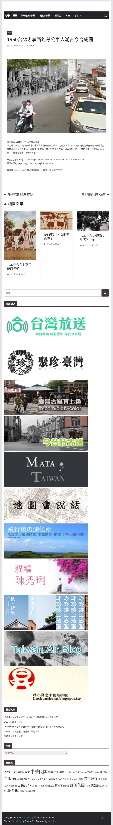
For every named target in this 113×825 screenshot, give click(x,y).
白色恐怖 (24, 785)
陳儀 (22, 790)
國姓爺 (28, 779)
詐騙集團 (77, 785)
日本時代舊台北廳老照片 (21, 194)
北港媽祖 (96, 773)
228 (7, 772)
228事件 (13, 772)
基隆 (37, 779)
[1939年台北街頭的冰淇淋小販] (93, 212)
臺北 (9, 33)
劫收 (90, 772)
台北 (7, 778)
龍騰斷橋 (31, 791)
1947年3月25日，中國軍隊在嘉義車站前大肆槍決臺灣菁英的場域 (34, 726)
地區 (76, 15)
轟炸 (103, 786)
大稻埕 (51, 779)
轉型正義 (96, 785)
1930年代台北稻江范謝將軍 (19, 266)
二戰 (73, 773)
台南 (13, 779)
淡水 (100, 779)
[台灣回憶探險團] (7, 15)
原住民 (58, 15)
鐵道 (9, 790)
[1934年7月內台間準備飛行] (56, 212)
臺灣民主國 (50, 785)
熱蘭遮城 (13, 785)
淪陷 (105, 779)
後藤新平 (67, 779)
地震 (33, 779)
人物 (68, 15)
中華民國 (38, 771)
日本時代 (75, 779)
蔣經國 (66, 785)
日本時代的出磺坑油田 (93, 194)
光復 (77, 772)
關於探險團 (45, 15)
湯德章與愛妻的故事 (13, 736)
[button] (80, 15)
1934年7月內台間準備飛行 (56, 236)
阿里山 (16, 790)
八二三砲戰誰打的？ (13, 721)
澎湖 (6, 785)
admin (31, 46)
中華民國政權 (56, 772)
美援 (42, 786)
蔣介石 (59, 785)
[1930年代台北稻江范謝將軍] (20, 212)
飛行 (26, 791)
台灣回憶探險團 (28, 15)
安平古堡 (59, 779)
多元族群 (43, 779)
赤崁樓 (87, 786)
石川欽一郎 (35, 786)
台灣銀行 (21, 779)
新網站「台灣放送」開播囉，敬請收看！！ (23, 731)
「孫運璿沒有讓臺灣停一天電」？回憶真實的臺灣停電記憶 (31, 717)
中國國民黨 (24, 772)
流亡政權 (91, 778)
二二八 (67, 772)
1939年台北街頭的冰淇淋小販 (92, 237)
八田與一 (83, 773)
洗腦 (81, 779)
